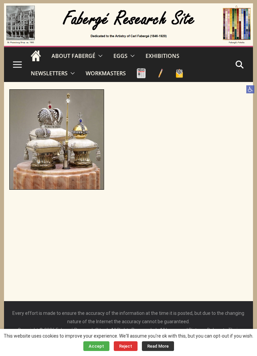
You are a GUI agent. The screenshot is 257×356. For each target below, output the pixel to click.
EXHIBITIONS (162, 56)
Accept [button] (96, 346)
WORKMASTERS (106, 73)
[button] (250, 89)
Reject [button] (125, 346)
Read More (158, 346)
